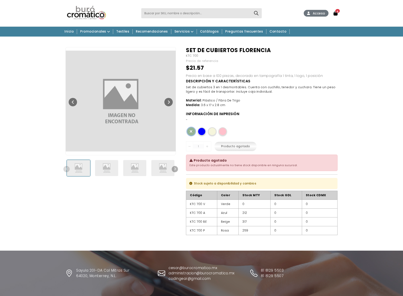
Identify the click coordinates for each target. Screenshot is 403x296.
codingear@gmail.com (190, 278)
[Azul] (202, 131)
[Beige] (212, 131)
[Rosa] (223, 131)
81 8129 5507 (272, 275)
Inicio (69, 31)
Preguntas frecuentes (244, 31)
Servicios (182, 31)
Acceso (318, 13)
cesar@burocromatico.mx (193, 267)
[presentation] (73, 102)
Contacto (278, 31)
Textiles (122, 31)
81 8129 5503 (272, 270)
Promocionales (93, 31)
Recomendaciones (152, 31)
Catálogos (209, 31)
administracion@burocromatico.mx (202, 273)
